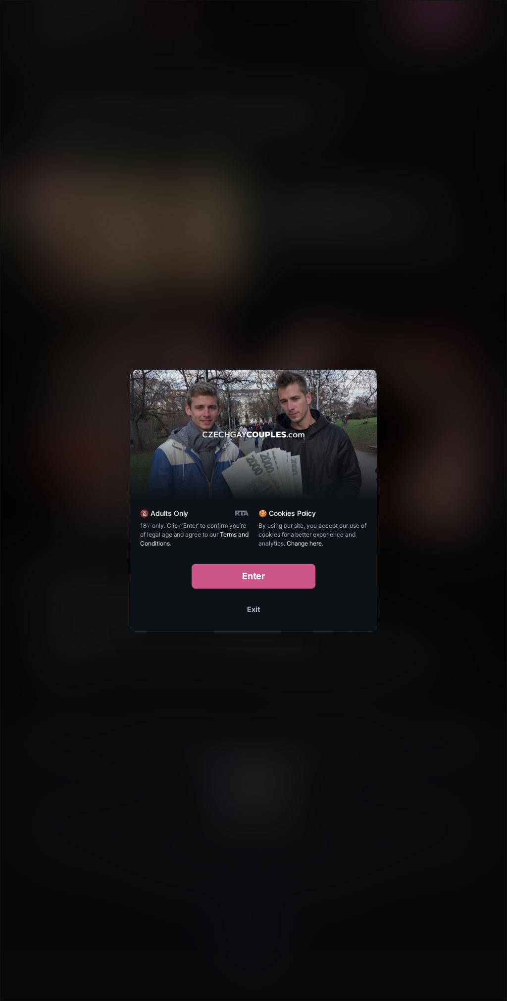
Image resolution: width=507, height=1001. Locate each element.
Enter (253, 576)
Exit (253, 609)
